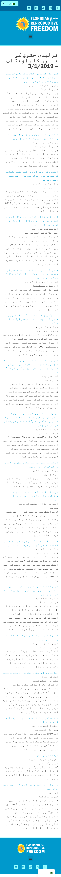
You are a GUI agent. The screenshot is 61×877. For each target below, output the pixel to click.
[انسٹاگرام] (50, 8)
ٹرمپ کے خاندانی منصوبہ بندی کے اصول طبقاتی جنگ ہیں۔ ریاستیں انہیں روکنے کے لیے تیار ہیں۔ (31, 590)
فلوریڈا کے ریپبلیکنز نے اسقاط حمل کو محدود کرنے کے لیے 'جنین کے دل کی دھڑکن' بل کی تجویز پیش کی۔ (32, 273)
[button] (30, 36)
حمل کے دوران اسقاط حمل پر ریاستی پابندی (30, 672)
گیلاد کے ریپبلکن (47, 755)
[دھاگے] (36, 8)
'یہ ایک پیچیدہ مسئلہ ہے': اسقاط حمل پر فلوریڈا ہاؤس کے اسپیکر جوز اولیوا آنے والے (32, 319)
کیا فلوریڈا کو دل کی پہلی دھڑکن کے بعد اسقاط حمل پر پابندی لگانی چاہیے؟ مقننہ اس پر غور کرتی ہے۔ (31, 220)
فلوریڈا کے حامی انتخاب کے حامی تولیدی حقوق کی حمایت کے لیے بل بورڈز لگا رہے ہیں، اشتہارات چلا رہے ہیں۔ (32, 77)
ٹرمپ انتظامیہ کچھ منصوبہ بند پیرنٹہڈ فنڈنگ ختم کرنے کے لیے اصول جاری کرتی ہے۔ (32, 496)
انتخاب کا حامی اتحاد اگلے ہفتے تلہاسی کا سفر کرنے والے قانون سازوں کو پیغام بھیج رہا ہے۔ (32, 175)
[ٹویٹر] (29, 8)
